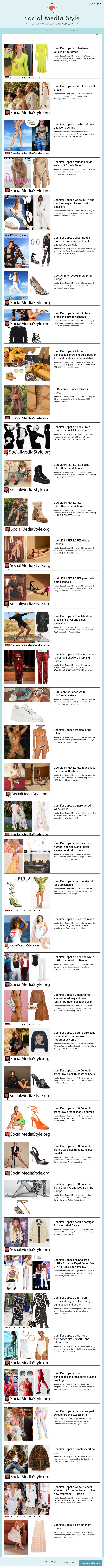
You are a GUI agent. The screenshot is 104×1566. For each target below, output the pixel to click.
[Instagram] (98, 4)
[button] (97, 35)
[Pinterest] (92, 4)
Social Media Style (52, 18)
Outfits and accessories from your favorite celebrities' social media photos (52, 24)
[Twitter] (101, 4)
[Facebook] (95, 4)
